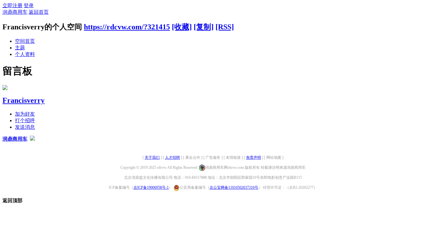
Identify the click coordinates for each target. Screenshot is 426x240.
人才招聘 (172, 157)
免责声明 (253, 157)
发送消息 (25, 127)
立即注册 (12, 5)
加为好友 (25, 114)
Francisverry (23, 100)
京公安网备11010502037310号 (234, 187)
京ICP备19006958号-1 (151, 187)
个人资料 (25, 54)
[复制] (204, 27)
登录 (29, 5)
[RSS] (224, 27)
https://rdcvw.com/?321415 (127, 27)
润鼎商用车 (14, 12)
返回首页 (39, 12)
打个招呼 (25, 120)
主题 (20, 47)
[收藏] (182, 27)
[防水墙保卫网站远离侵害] (32, 139)
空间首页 (25, 41)
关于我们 (152, 157)
